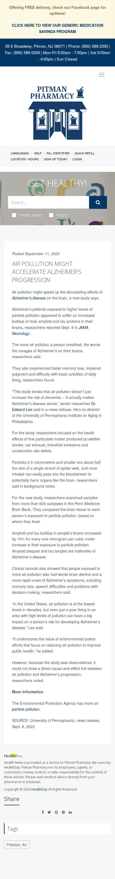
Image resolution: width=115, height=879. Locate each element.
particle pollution (26, 709)
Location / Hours (25, 159)
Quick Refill (85, 153)
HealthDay (39, 789)
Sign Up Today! (55, 159)
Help (37, 153)
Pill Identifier (58, 153)
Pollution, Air (16, 844)
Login (77, 159)
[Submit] (98, 202)
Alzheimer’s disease (29, 298)
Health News (30, 215)
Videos (62, 215)
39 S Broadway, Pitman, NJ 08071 (35, 46)
